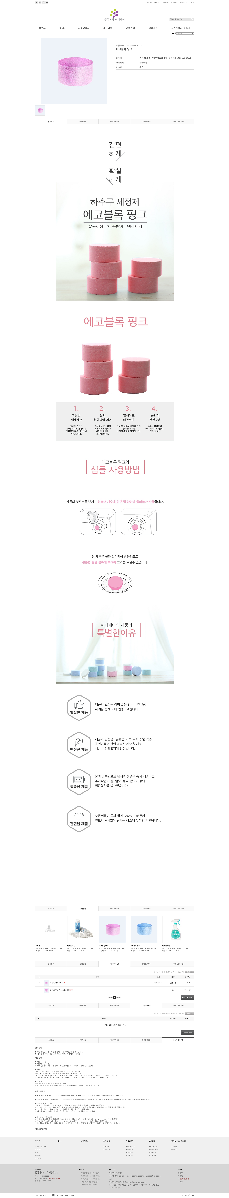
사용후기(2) (114, 121)
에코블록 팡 (71, 946)
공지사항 (174, 1147)
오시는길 (38, 1158)
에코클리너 (166, 946)
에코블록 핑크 (103, 946)
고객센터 (180, 1182)
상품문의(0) (146, 121)
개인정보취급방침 (183, 1179)
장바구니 (174, 2)
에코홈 (38, 946)
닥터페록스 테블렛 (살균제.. (90, 1182)
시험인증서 (84, 28)
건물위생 (130, 28)
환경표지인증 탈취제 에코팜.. (90, 1173)
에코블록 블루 (135, 946)
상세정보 (51, 122)
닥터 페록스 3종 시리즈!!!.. (90, 1185)
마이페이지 (183, 2)
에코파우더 (106, 1147)
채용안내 (38, 1155)
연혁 (36, 1152)
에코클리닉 (106, 1149)
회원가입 (157, 2)
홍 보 (62, 28)
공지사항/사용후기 (180, 28)
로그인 (149, 2)
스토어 (192, 2)
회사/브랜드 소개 (40, 1147)
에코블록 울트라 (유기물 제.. (90, 1179)
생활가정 (153, 28)
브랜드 (42, 28)
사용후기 (174, 1149)
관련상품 (83, 121)
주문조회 (166, 2)
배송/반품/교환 (178, 121)
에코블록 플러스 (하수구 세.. (90, 1176)
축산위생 (107, 28)
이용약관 (180, 1176)
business (38, 1149)
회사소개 (180, 1173)
